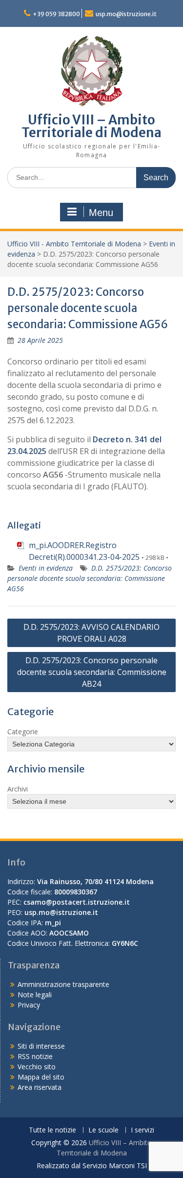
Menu (101, 212)
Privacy (29, 1005)
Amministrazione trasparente (63, 984)
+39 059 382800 (56, 14)
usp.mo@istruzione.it (126, 14)
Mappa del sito (41, 1077)
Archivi (17, 788)
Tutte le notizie (52, 1130)
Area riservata (39, 1087)
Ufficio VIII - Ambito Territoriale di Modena (74, 243)
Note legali (35, 994)
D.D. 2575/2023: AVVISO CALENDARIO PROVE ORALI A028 (91, 633)
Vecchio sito (37, 1066)
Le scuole (103, 1130)
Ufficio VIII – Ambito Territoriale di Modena (91, 126)
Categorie (22, 731)
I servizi (142, 1130)
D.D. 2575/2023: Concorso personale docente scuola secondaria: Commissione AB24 (91, 672)
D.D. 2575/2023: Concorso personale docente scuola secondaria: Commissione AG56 (89, 578)
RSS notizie (35, 1056)
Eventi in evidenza (46, 568)
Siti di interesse (41, 1046)
